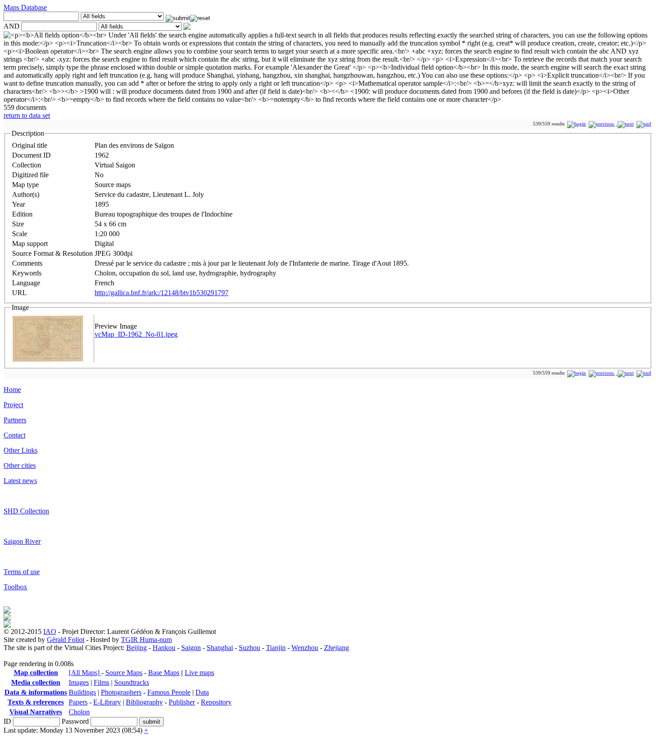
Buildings (82, 692)
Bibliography (144, 702)
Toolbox (15, 587)
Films (101, 682)
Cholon (79, 712)
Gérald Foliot (65, 639)
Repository (216, 702)
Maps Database (25, 7)
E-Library (107, 702)
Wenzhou (304, 647)
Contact (14, 435)
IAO (49, 631)
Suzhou (249, 647)
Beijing (136, 647)
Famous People (169, 692)
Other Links (20, 450)
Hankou (164, 647)
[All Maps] (85, 672)
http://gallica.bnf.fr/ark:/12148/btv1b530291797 (161, 292)
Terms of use (22, 571)
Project (13, 405)
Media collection (35, 682)
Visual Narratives (35, 712)
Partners (15, 420)
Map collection (36, 672)
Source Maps (123, 672)
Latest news (20, 480)
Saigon (191, 647)
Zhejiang (336, 647)
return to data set (27, 115)
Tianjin (276, 647)
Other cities (20, 465)
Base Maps (163, 672)
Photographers (121, 692)
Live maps (199, 672)
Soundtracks (131, 682)
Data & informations (35, 692)
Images (79, 682)
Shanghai (220, 647)
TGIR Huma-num (146, 639)
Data (202, 692)
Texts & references (36, 702)
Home (12, 389)
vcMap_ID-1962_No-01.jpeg (136, 334)
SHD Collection (26, 511)
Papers (78, 702)
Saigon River (22, 541)
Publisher (182, 702)
